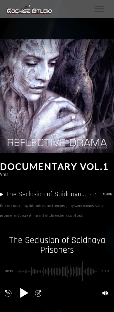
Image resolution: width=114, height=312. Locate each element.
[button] (8, 293)
